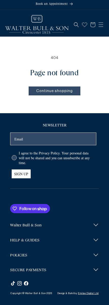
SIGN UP (21, 173)
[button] (76, 24)
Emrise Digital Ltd (88, 293)
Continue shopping (54, 91)
